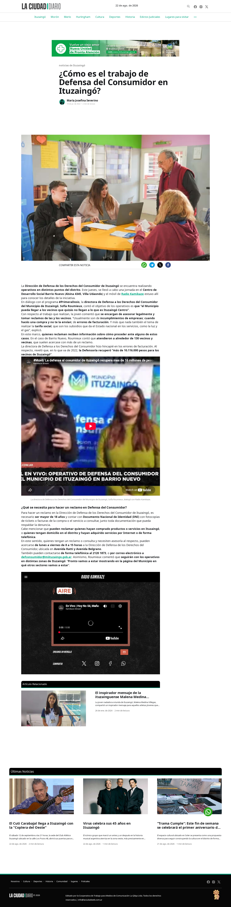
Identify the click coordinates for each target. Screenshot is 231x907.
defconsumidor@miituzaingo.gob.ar (46, 557)
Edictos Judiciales (150, 17)
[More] (195, 17)
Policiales (85, 881)
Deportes (114, 17)
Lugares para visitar (177, 17)
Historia (130, 17)
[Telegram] (152, 265)
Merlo (67, 17)
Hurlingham (83, 17)
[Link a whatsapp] (208, 810)
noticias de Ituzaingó (72, 65)
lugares (74, 881)
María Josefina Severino (82, 100)
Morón (55, 17)
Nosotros (15, 881)
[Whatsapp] (144, 265)
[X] (160, 265)
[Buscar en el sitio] (188, 6)
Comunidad (61, 881)
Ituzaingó (40, 17)
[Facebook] (168, 265)
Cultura (99, 17)
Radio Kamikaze (132, 294)
